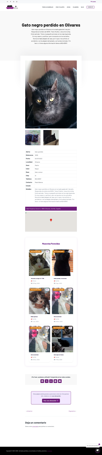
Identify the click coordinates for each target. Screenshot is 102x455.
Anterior (29, 411)
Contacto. (49, 451)
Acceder (94, 1)
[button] (51, 220)
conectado (35, 426)
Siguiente (72, 411)
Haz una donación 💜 (51, 401)
